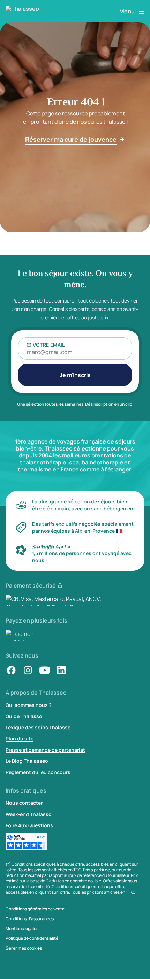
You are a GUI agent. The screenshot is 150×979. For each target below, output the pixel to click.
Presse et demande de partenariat (45, 749)
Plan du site (19, 738)
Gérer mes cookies (24, 948)
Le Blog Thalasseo (27, 761)
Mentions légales (22, 928)
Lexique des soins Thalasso (38, 727)
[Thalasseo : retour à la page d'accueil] (25, 11)
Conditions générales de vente (35, 909)
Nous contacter (24, 803)
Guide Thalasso (24, 716)
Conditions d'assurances (30, 919)
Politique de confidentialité (32, 938)
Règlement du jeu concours (38, 772)
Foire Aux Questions (29, 825)
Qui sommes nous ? (29, 705)
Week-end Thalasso (29, 814)
